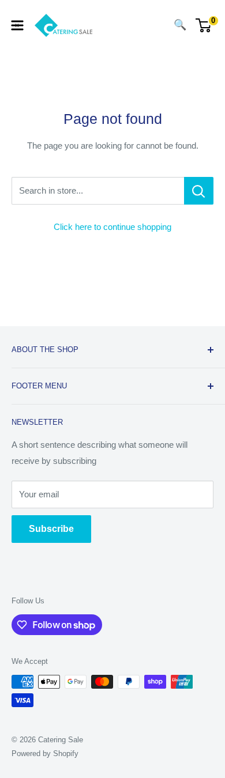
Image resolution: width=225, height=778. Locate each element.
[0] (204, 25)
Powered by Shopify (45, 753)
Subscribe (51, 529)
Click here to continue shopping (112, 227)
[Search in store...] (198, 191)
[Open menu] (17, 25)
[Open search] (157, 25)
